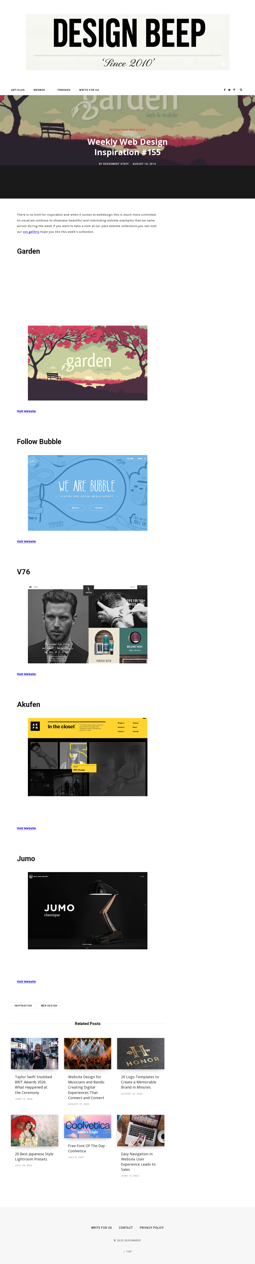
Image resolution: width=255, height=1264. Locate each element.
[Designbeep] (128, 42)
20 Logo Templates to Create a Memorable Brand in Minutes (140, 1082)
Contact (126, 1227)
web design (49, 1005)
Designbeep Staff (116, 163)
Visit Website (26, 411)
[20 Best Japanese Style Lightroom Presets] (34, 1130)
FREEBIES (64, 89)
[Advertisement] (87, 290)
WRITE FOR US (89, 89)
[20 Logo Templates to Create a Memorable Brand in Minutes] (140, 1053)
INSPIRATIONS (119, 129)
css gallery (31, 232)
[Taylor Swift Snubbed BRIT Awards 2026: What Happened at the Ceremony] (34, 1053)
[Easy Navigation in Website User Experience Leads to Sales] (140, 1130)
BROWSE (39, 89)
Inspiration (23, 1005)
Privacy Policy (152, 1227)
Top (129, 1251)
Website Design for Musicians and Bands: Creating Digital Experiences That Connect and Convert (86, 1087)
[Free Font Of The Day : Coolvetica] (87, 1126)
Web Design (137, 129)
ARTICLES (18, 89)
